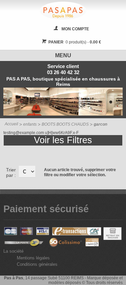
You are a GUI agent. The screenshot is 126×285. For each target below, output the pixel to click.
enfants (30, 124)
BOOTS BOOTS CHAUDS (65, 124)
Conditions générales (37, 264)
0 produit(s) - (74, 42)
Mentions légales (33, 257)
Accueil (11, 124)
